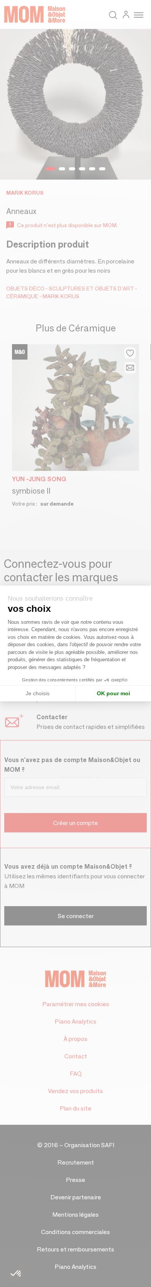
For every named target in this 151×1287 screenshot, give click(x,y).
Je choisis (38, 693)
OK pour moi (113, 693)
